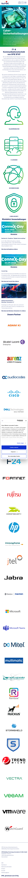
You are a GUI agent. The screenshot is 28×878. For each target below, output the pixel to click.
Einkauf (3, 868)
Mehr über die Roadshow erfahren (9, 249)
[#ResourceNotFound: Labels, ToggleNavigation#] (25, 2)
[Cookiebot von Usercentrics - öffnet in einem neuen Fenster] (17, 421)
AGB (2, 862)
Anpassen (13, 451)
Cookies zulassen (14, 447)
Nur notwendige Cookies (14, 456)
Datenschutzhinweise (6, 866)
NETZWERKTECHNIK (14, 188)
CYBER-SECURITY (14, 216)
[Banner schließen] (25, 420)
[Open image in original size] (14, 115)
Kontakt (3, 870)
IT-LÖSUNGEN (14, 159)
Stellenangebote (5, 872)
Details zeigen (20, 443)
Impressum (4, 864)
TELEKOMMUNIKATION (14, 128)
